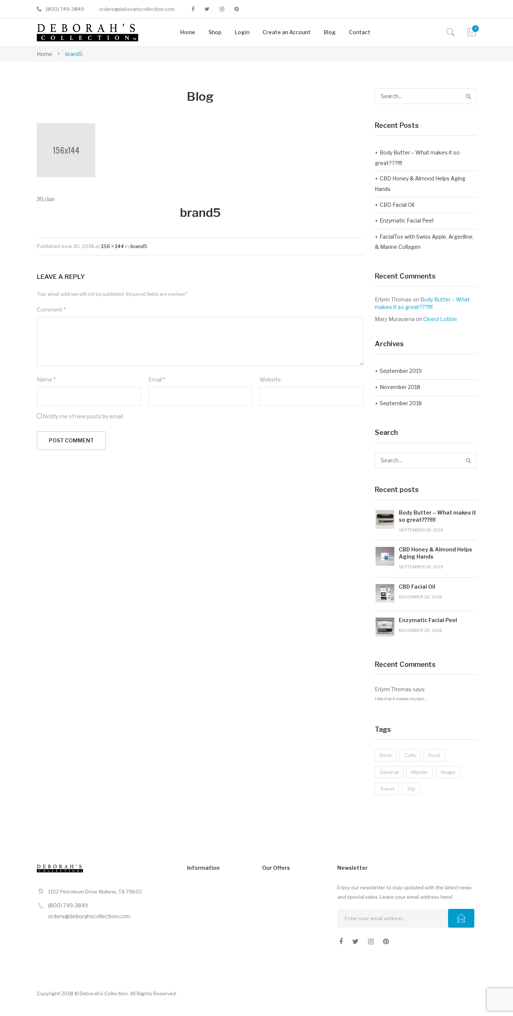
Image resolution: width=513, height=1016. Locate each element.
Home (44, 54)
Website (270, 379)
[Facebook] (193, 9)
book (386, 755)
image (448, 772)
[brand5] (66, 150)
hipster (419, 772)
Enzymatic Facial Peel (406, 220)
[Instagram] (222, 9)
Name (46, 379)
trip (411, 789)
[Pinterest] (236, 9)
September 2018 (401, 403)
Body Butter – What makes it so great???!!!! (417, 157)
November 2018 (400, 387)
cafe (410, 755)
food (434, 755)
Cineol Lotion (440, 319)
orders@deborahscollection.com (137, 9)
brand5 (138, 246)
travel (387, 789)
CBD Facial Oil (397, 204)
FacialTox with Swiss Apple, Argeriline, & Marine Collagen (424, 241)
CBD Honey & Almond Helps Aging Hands (420, 183)
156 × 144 (112, 246)
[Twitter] (207, 9)
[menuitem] (187, 32)
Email (156, 379)
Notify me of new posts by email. (83, 416)
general (389, 772)
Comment (51, 309)
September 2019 (401, 371)
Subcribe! (461, 918)
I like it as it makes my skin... (401, 698)
